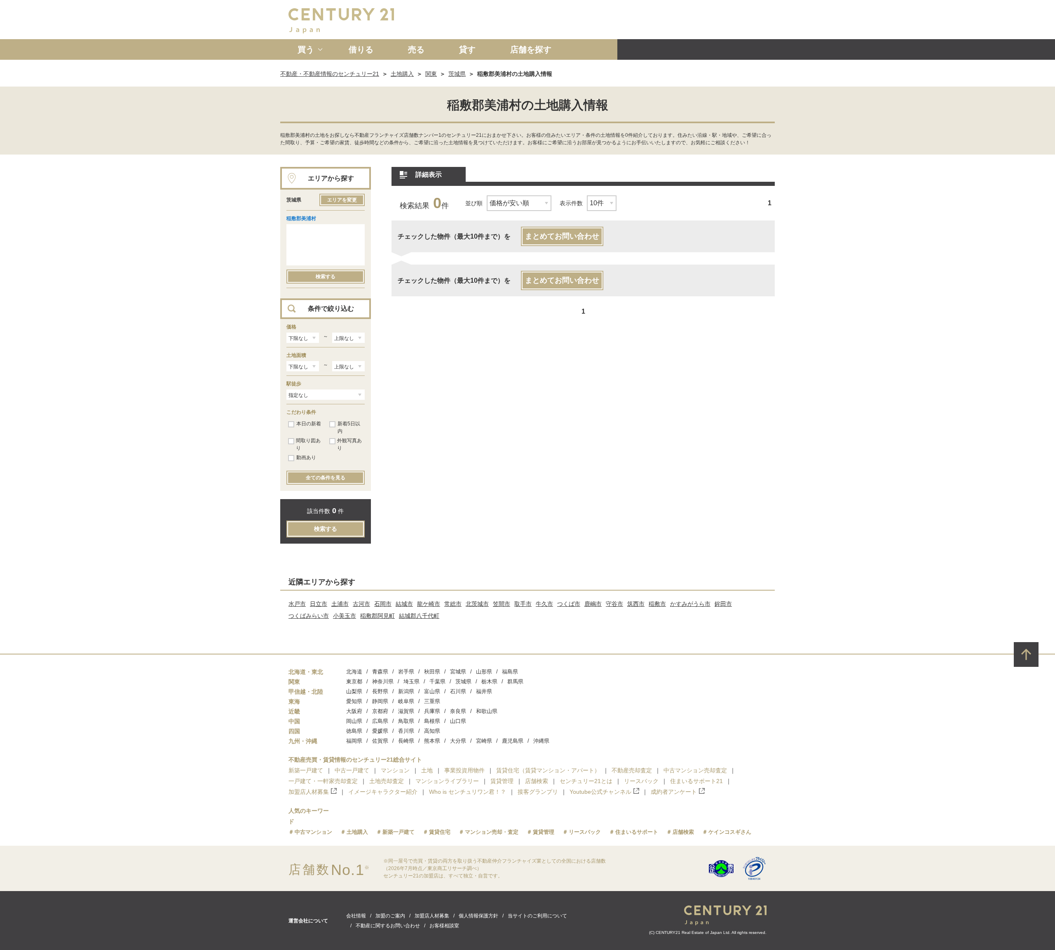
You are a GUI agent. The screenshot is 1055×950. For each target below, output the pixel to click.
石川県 (458, 691)
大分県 (458, 741)
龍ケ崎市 (428, 603)
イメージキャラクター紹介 (382, 791)
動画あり (306, 457)
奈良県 (458, 711)
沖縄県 (541, 741)
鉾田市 (723, 603)
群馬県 (515, 681)
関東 (431, 73)
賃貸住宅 (439, 832)
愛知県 (354, 701)
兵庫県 (432, 711)
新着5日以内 (349, 427)
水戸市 (297, 603)
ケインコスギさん (729, 832)
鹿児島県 (512, 741)
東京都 (354, 681)
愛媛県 (380, 731)
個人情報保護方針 (478, 916)
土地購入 (402, 73)
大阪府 (354, 711)
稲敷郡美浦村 (301, 218)
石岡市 (383, 603)
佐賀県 (380, 741)
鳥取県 (406, 721)
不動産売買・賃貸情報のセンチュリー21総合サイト (355, 759)
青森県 (380, 672)
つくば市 (568, 603)
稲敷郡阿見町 (377, 615)
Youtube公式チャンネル (600, 791)
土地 (427, 770)
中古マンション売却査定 (695, 770)
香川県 (406, 731)
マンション (395, 770)
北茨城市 (477, 603)
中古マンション (313, 832)
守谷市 (614, 603)
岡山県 (354, 721)
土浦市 (340, 603)
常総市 (453, 603)
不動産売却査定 (632, 770)
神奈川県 (383, 681)
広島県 (380, 721)
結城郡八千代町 (419, 615)
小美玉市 (344, 615)
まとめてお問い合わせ (562, 236)
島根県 (432, 721)
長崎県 (406, 741)
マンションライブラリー (447, 781)
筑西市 (636, 603)
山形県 (484, 672)
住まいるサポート (636, 832)
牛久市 (544, 603)
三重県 (432, 701)
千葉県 (437, 681)
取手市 (523, 603)
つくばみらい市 (308, 615)
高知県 (432, 731)
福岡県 (354, 741)
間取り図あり (308, 444)
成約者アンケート (674, 791)
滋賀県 (406, 711)
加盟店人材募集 (308, 791)
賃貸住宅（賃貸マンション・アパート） (548, 770)
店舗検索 (536, 781)
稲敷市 (657, 603)
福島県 (510, 672)
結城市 (404, 603)
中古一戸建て (352, 770)
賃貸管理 (501, 781)
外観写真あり (349, 444)
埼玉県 (411, 681)
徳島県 (354, 731)
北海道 (354, 672)
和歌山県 (486, 711)
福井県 (484, 691)
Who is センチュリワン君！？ (467, 791)
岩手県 (406, 672)
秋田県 (432, 672)
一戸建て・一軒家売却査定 (323, 781)
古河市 (361, 603)
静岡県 (380, 701)
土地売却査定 (386, 781)
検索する (325, 276)
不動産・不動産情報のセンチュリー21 (329, 73)
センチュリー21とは (586, 781)
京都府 (380, 711)
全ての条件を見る (325, 478)
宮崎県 (484, 741)
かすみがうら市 (690, 603)
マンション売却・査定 (491, 832)
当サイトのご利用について (537, 916)
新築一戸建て (305, 770)
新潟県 (406, 691)
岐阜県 (406, 701)
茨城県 (457, 73)
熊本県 (432, 741)
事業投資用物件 (464, 770)
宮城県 (458, 672)
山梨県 (354, 691)
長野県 (380, 691)
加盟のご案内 (390, 916)
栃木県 (489, 681)
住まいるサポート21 (696, 781)
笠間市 (501, 603)
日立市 (318, 603)
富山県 (432, 691)
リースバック (641, 781)
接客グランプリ (538, 791)
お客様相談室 (444, 926)
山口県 (458, 721)
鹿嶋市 (593, 603)
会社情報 (356, 916)
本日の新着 (308, 424)
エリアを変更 (342, 200)
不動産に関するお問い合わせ (388, 926)
